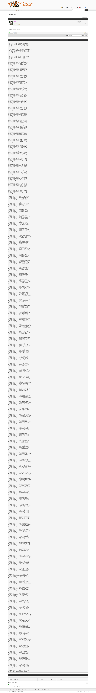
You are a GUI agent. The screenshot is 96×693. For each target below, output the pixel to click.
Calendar (82, 7)
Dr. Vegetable (21, 235)
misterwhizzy (21, 543)
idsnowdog (20, 216)
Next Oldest (11, 35)
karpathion (20, 631)
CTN (19, 198)
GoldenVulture (22, 49)
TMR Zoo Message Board (12, 13)
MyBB (13, 691)
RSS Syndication (46, 689)
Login (18, 10)
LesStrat (20, 51)
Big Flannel (20, 248)
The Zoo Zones (20, 13)
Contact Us (15, 689)
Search (68, 7)
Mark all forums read (39, 689)
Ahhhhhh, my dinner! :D (14, 679)
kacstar (18, 575)
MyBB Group (20, 691)
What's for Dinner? (11, 42)
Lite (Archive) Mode (31, 689)
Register (22, 10)
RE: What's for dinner (13, 43)
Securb (20, 44)
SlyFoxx (20, 519)
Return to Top (24, 689)
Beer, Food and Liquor (27, 13)
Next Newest (16, 35)
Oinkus (20, 308)
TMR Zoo (19, 689)
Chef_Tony (18, 62)
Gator (18, 81)
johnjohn (20, 224)
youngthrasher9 (21, 272)
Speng (18, 42)
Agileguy (19, 244)
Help (87, 7)
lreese (20, 43)
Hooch (18, 74)
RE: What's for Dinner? (12, 196)
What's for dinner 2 (11, 671)
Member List (75, 7)
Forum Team (10, 689)
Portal (63, 7)
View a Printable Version (13, 682)
